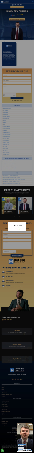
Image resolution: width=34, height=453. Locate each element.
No (15, 228)
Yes (18, 228)
